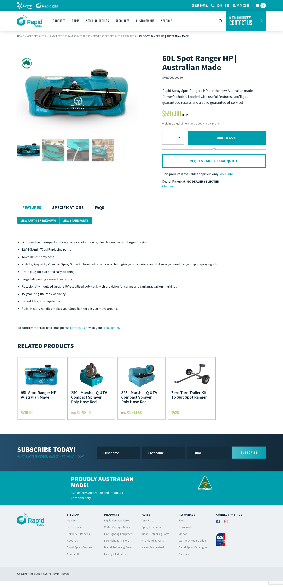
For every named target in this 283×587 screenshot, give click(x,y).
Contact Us (73, 554)
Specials (166, 21)
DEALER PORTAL (200, 5)
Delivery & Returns (78, 534)
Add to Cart (227, 137)
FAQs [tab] (99, 207)
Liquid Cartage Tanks (117, 520)
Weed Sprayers (36, 36)
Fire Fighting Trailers (116, 540)
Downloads (185, 527)
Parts (76, 21)
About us (72, 540)
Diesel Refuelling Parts (155, 534)
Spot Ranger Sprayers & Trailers (114, 36)
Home (20, 36)
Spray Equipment (152, 527)
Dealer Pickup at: (174, 181)
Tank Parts (148, 520)
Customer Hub (145, 21)
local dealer (111, 328)
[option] (28, 150)
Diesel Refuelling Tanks (118, 547)
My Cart (71, 520)
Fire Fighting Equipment (118, 534)
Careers (184, 554)
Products (59, 21)
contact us (77, 328)
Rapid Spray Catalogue (193, 547)
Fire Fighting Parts (153, 540)
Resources (122, 21)
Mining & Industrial (115, 554)
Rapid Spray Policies (79, 547)
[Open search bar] (221, 21)
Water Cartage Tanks (117, 527)
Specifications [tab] (68, 207)
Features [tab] (31, 207)
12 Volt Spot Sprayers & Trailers (69, 36)
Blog (181, 520)
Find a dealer (75, 527)
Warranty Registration (192, 540)
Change (167, 186)
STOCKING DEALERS (97, 21)
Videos (183, 534)
